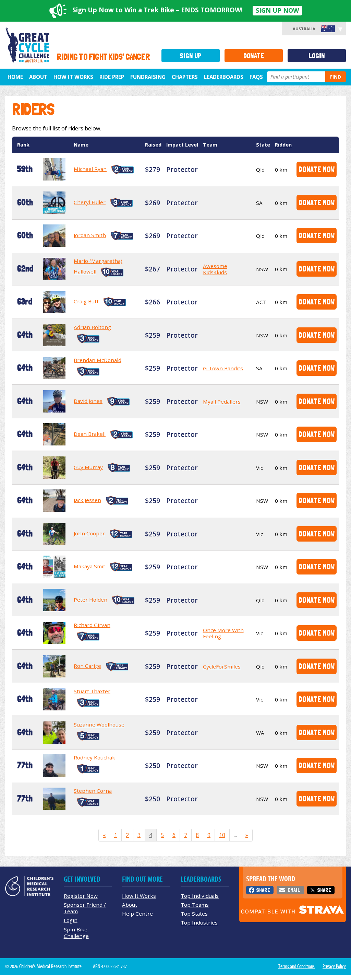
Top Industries (199, 922)
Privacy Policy (334, 966)
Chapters (185, 76)
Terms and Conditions (296, 966)
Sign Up (191, 55)
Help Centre (137, 913)
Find (335, 76)
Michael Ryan (90, 168)
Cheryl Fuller (90, 202)
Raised (153, 144)
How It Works (139, 895)
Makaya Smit (89, 566)
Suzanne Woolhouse (99, 724)
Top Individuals (200, 895)
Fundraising (148, 76)
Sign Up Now (277, 10)
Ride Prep (111, 76)
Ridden (283, 144)
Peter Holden (90, 599)
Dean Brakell (90, 433)
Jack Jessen (87, 500)
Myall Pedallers (222, 401)
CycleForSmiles (222, 666)
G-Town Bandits (223, 368)
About (38, 76)
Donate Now (317, 169)
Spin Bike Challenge (76, 932)
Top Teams (195, 904)
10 (222, 835)
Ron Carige (87, 665)
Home (15, 76)
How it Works (73, 76)
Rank (23, 144)
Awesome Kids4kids (215, 269)
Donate (253, 55)
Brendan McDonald (97, 360)
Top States (194, 913)
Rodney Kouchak (94, 757)
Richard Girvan (92, 625)
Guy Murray (88, 467)
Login (316, 55)
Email (294, 890)
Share (263, 890)
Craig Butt (86, 301)
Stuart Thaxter (92, 691)
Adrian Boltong (92, 327)
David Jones (88, 400)
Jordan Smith (90, 235)
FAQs (256, 76)
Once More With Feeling (223, 633)
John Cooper (89, 533)
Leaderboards (223, 76)
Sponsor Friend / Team (85, 908)
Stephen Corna (93, 790)
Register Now (81, 895)
